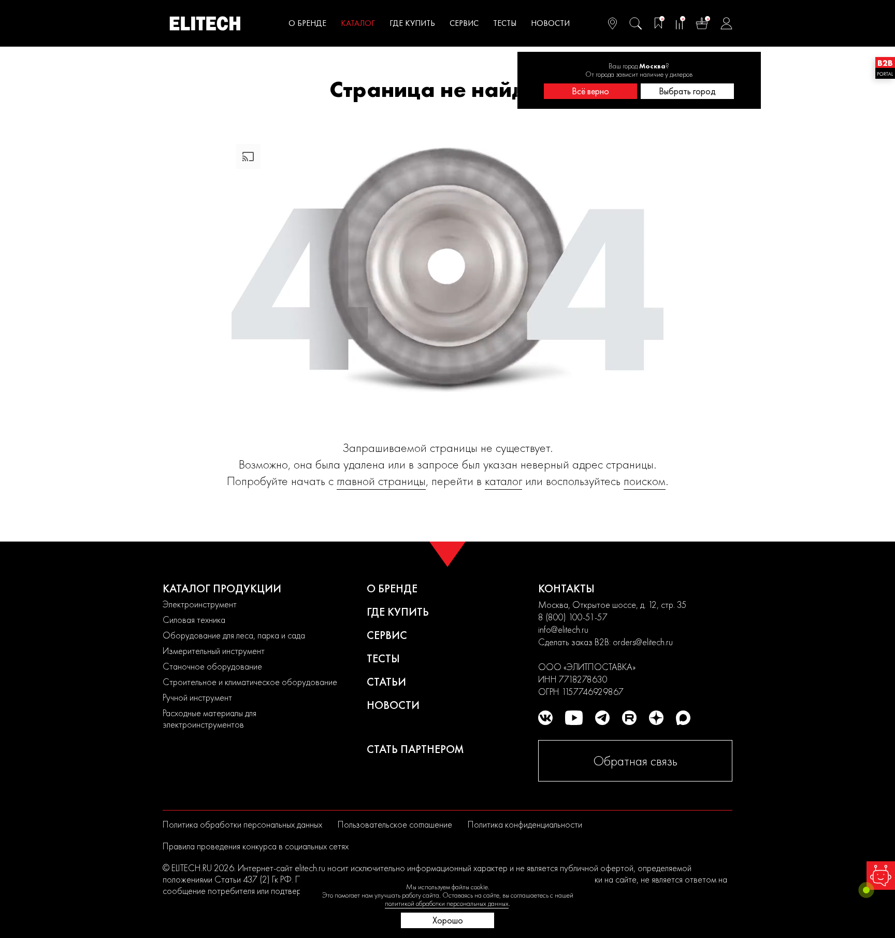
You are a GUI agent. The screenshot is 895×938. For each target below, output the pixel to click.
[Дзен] (656, 717)
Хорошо (447, 920)
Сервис (464, 23)
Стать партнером (415, 749)
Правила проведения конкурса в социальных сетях (256, 846)
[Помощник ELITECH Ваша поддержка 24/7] (881, 875)
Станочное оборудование (212, 666)
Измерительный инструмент (214, 651)
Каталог (358, 23)
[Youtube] (574, 717)
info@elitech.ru (563, 629)
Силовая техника (194, 620)
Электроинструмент (200, 604)
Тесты (504, 23)
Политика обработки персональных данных (242, 824)
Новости (550, 23)
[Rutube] (629, 717)
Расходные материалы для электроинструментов (209, 718)
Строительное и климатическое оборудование (250, 682)
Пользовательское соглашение (395, 824)
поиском (645, 481)
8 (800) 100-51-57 (573, 617)
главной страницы (381, 481)
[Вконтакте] (545, 717)
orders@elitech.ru (643, 642)
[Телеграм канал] (602, 717)
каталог (503, 481)
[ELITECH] (205, 23)
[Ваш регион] (612, 23)
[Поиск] (635, 23)
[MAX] (683, 717)
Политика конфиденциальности (525, 824)
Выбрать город (687, 91)
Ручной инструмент (197, 697)
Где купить (412, 23)
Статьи (386, 681)
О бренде (307, 23)
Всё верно (590, 91)
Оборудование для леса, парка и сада (234, 635)
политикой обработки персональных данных (447, 903)
